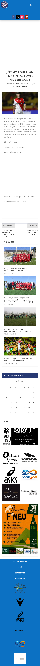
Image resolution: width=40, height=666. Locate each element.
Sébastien (15, 84)
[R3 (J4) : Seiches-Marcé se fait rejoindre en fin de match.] (20, 256)
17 (6, 407)
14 (24, 402)
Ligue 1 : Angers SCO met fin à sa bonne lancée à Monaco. (18, 360)
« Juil (6, 421)
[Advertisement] (20, 40)
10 (6, 402)
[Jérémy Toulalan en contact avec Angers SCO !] (20, 103)
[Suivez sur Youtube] (26, 17)
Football (24, 86)
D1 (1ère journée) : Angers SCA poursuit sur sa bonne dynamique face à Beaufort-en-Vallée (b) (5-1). (18, 300)
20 (20, 407)
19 (16, 407)
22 (29, 407)
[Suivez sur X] (18, 17)
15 (29, 402)
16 (33, 402)
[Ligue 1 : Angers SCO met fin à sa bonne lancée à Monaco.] (20, 346)
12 (16, 402)
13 (20, 402)
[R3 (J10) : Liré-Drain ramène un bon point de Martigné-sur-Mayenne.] (20, 316)
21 (24, 407)
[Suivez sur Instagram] (22, 17)
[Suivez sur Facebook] (13, 17)
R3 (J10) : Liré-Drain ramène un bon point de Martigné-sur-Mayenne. (18, 330)
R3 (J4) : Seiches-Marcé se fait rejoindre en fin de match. (16, 269)
